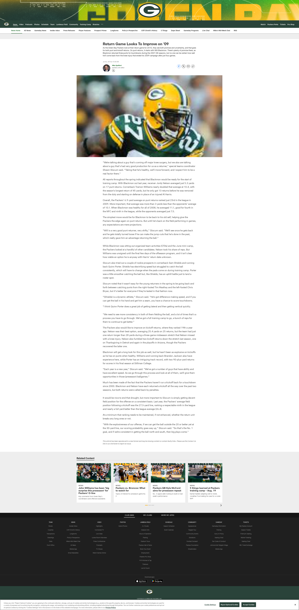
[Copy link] (193, 66)
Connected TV (99, 530)
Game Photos (123, 526)
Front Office (50, 545)
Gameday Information (219, 526)
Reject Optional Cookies (229, 604)
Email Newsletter (73, 553)
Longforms (73, 533)
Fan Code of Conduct (219, 541)
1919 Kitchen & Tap (145, 560)
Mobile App (73, 549)
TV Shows (99, 549)
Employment (145, 553)
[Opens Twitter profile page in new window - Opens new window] (113, 70)
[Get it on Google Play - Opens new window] (157, 582)
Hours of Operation (145, 533)
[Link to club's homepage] (6, 24)
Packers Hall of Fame (145, 545)
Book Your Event (145, 549)
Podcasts (99, 545)
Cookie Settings (210, 604)
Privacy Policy (111, 607)
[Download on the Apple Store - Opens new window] (141, 581)
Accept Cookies (248, 604)
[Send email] (188, 68)
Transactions (51, 533)
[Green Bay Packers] (149, 592)
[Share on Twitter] (183, 68)
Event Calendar (169, 530)
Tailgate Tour (192, 530)
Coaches (50, 530)
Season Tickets (246, 530)
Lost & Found (145, 568)
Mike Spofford (116, 65)
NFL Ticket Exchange (246, 545)
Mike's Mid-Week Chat (73, 541)
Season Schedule (169, 526)
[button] (146, 505)
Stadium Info (145, 530)
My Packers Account (246, 526)
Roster (51, 526)
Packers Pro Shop (145, 556)
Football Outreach (192, 541)
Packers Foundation (192, 545)
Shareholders (192, 549)
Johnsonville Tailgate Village (219, 545)
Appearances (192, 526)
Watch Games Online (99, 553)
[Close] (295, 604)
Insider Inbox (73, 526)
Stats (50, 541)
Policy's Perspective (73, 537)
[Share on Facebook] (179, 68)
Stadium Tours (145, 541)
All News (73, 545)
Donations (192, 537)
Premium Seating (245, 533)
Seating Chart (219, 537)
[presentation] (221, 505)
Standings (50, 537)
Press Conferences (99, 541)
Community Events (192, 533)
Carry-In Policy (219, 533)
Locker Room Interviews (99, 537)
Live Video (99, 533)
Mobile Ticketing (246, 537)
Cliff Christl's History (73, 530)
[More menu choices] (102, 24)
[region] (149, 605)
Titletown (145, 564)
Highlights (99, 526)
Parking (145, 537)
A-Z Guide (145, 526)
